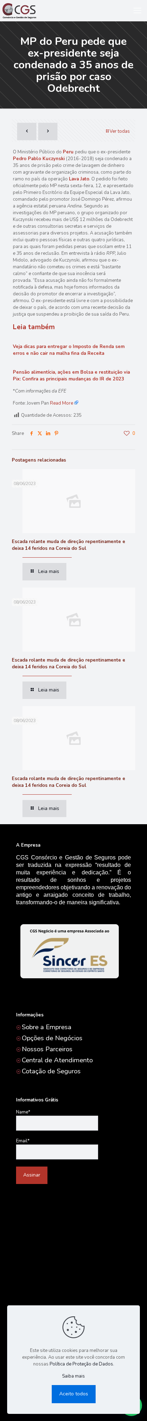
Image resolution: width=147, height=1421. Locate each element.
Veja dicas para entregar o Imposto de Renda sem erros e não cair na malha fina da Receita (69, 350)
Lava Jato (79, 179)
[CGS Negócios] (18, 11)
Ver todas (120, 131)
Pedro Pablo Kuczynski (39, 159)
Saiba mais (73, 1376)
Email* (23, 1141)
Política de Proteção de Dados (81, 1364)
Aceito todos (73, 1393)
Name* (23, 1112)
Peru (68, 152)
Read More (61, 403)
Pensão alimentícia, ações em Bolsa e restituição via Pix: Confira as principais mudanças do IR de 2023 (71, 375)
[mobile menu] (137, 11)
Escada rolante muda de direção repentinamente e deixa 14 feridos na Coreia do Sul (68, 545)
